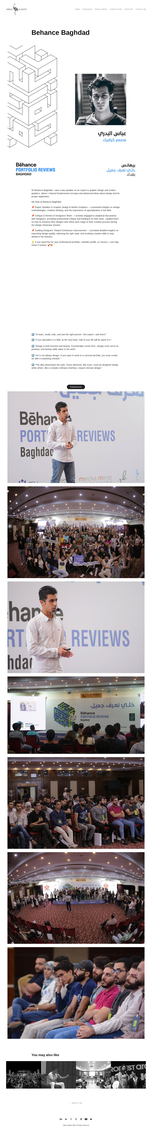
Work (77, 9)
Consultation (116, 9)
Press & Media (101, 9)
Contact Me (141, 9)
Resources (87, 9)
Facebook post (76, 387)
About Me (129, 9)
